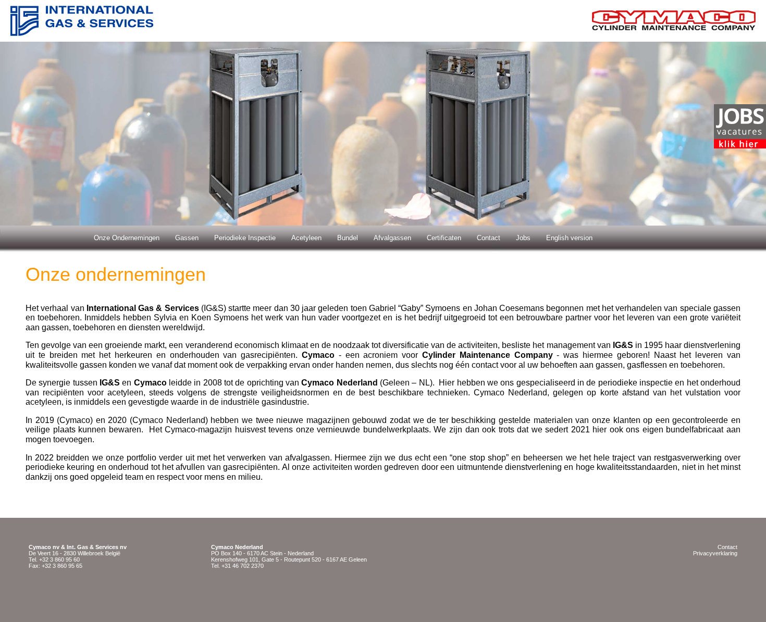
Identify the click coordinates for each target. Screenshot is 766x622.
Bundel (347, 238)
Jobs (523, 238)
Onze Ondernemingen (126, 238)
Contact (488, 238)
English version (569, 238)
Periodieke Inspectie (245, 238)
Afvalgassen (392, 238)
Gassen (187, 238)
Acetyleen (306, 238)
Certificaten (444, 238)
